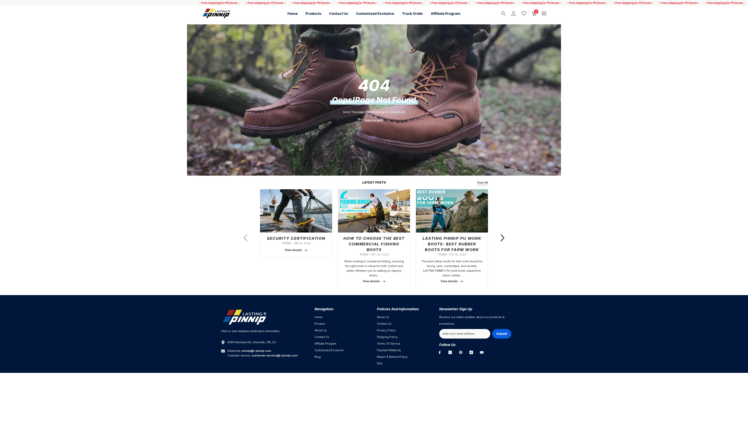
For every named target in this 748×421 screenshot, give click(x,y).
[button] (502, 238)
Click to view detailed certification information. (250, 331)
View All (482, 182)
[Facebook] (440, 352)
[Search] (503, 13)
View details (293, 250)
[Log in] (513, 13)
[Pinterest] (461, 352)
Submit (501, 334)
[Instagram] (450, 352)
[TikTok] (471, 352)
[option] (296, 223)
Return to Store (374, 120)
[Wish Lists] (523, 13)
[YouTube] (482, 352)
